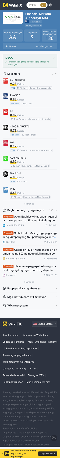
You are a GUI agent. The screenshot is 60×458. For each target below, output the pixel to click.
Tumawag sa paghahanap (17, 355)
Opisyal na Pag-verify (14, 368)
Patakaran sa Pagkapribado (21, 348)
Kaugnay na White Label (36, 335)
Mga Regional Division (38, 381)
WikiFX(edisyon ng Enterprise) (19, 361)
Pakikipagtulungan (13, 381)
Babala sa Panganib (13, 341)
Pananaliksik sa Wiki (13, 375)
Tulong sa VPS (36, 375)
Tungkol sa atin (11, 335)
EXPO (33, 368)
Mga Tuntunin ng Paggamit (42, 341)
